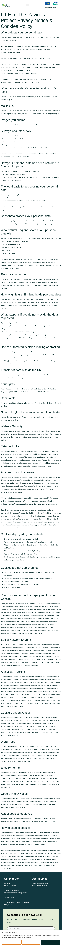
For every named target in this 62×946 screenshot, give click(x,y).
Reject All (31, 942)
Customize (11, 942)
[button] (27, 5)
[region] (31, 938)
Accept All (50, 942)
